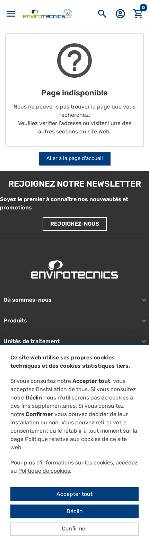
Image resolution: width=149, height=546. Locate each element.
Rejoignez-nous (74, 223)
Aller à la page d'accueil (74, 158)
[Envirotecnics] (47, 14)
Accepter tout (74, 494)
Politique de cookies (44, 471)
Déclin (75, 511)
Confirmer (74, 528)
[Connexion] (120, 16)
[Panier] (138, 14)
